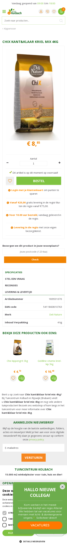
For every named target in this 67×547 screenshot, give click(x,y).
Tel (47, 11)
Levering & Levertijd (18, 291)
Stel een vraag (15, 278)
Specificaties (13, 272)
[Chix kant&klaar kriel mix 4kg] (33, 94)
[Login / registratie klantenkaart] (41, 11)
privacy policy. (36, 439)
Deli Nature (55, 314)
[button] (33, 541)
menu (4, 11)
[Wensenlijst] (54, 11)
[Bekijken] (61, 11)
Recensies (11, 285)
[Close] (62, 486)
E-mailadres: (12, 447)
